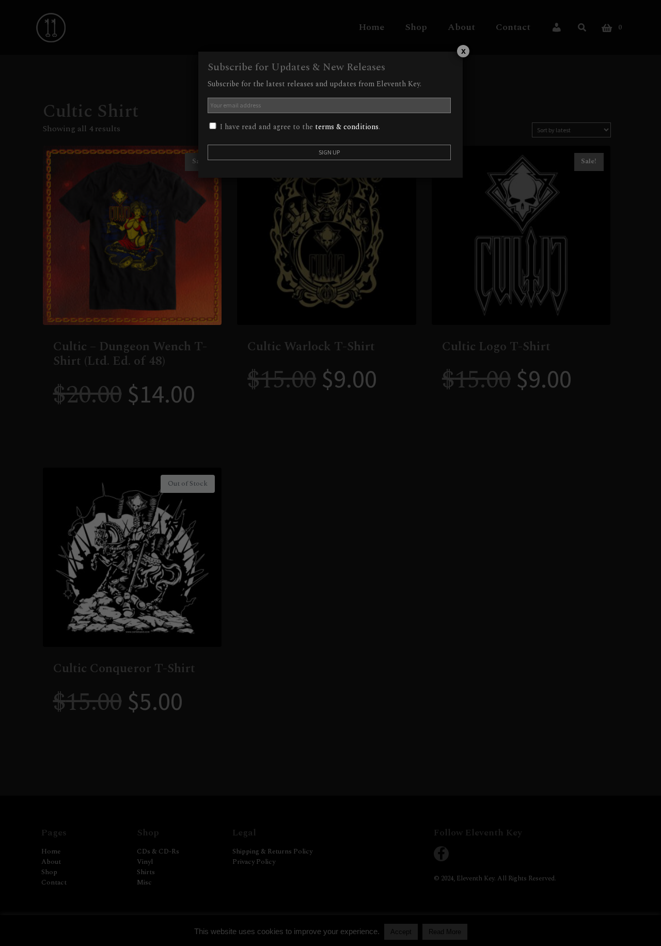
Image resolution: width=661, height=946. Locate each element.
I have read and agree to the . (299, 126)
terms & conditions (347, 126)
